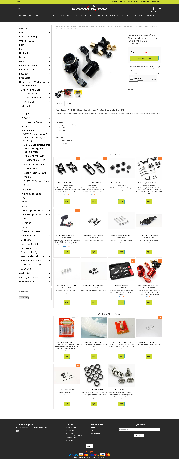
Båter (22, 61)
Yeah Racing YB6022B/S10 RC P (94, 390)
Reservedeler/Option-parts (34, 81)
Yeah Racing (133, 86)
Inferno (27, 176)
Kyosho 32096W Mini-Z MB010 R (66, 235)
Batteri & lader (26, 69)
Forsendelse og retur (156, 1)
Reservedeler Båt (29, 243)
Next (127, 60)
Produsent (69, 103)
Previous (52, 60)
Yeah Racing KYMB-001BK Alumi (94, 183)
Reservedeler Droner (31, 260)
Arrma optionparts (31, 193)
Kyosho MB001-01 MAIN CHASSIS (149, 235)
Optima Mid (29, 189)
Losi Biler (26, 105)
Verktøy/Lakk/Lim (28, 277)
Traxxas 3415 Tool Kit (121, 285)
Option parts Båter (30, 248)
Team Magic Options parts (35, 214)
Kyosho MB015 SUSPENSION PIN (121, 235)
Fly (20, 48)
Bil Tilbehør (26, 239)
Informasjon (59, 103)
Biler (21, 44)
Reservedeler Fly (29, 252)
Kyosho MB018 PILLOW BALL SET (66, 285)
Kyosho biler (29, 130)
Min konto (114, 1)
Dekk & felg (25, 273)
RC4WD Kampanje (28, 36)
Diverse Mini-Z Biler (35, 159)
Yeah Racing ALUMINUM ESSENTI (149, 183)
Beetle (26, 185)
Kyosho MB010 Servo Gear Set (121, 183)
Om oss (130, 1)
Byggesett (24, 77)
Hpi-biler (26, 126)
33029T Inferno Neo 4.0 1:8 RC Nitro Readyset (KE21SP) (35, 137)
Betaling (136, 1)
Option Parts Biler (30, 89)
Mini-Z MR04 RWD (34, 155)
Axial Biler (27, 114)
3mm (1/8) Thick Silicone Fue (94, 342)
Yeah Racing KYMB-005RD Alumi (149, 285)
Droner (22, 57)
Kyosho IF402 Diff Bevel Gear (148, 342)
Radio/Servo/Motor (29, 65)
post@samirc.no (71, 440)
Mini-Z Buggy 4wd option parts (124, 26)
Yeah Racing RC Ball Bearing (121, 390)
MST (24, 202)
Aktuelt (93, 427)
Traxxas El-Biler (30, 93)
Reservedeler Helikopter (33, 256)
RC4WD (26, 118)
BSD (24, 198)
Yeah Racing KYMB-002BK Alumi (66, 183)
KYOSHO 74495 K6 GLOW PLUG (121, 342)
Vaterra (26, 206)
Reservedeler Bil (29, 85)
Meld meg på (139, 435)
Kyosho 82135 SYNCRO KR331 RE (66, 390)
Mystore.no (44, 427)
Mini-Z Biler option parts (36, 144)
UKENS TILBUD (27, 40)
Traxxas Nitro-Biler (31, 97)
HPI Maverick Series (32, 122)
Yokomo (26, 226)
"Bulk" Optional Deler (33, 210)
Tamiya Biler (28, 101)
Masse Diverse (26, 281)
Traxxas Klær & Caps (31, 264)
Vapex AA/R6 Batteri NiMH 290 (66, 342)
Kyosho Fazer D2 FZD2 (34, 172)
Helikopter (24, 53)
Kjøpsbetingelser (144, 1)
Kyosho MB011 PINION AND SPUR (94, 285)
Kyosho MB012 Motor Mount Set (94, 235)
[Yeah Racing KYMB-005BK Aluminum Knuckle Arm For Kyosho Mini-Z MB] (89, 60)
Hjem (57, 26)
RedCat (25, 218)
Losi (24, 109)
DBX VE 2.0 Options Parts (36, 181)
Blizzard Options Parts (34, 164)
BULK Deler (26, 268)
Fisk (21, 32)
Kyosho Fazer (30, 168)
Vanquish (26, 222)
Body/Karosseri (28, 235)
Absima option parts (32, 231)
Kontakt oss (122, 1)
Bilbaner (23, 73)
